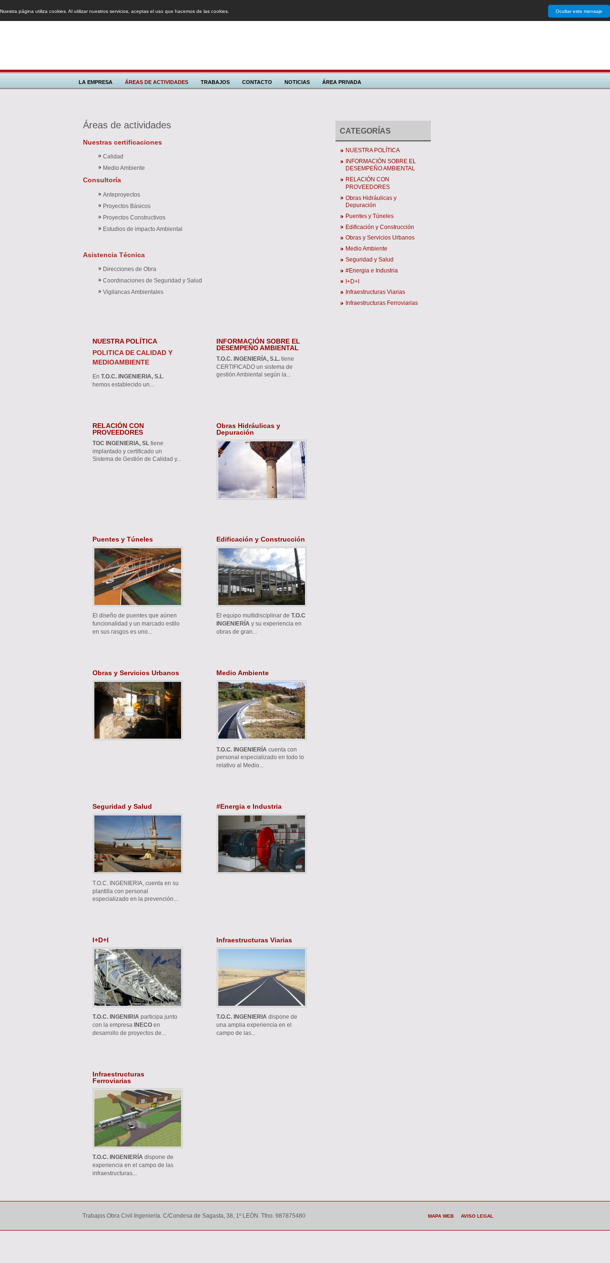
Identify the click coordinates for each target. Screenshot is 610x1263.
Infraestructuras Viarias (254, 940)
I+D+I (100, 940)
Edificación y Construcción (260, 539)
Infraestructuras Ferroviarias (118, 1077)
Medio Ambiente (242, 673)
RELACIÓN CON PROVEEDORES (118, 429)
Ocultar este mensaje (579, 11)
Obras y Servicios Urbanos (135, 673)
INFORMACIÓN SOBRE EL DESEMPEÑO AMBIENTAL (258, 344)
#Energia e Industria (249, 806)
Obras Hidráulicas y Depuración (248, 429)
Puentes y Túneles (122, 539)
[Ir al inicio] (206, 65)
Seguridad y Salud (122, 806)
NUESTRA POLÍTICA (124, 341)
